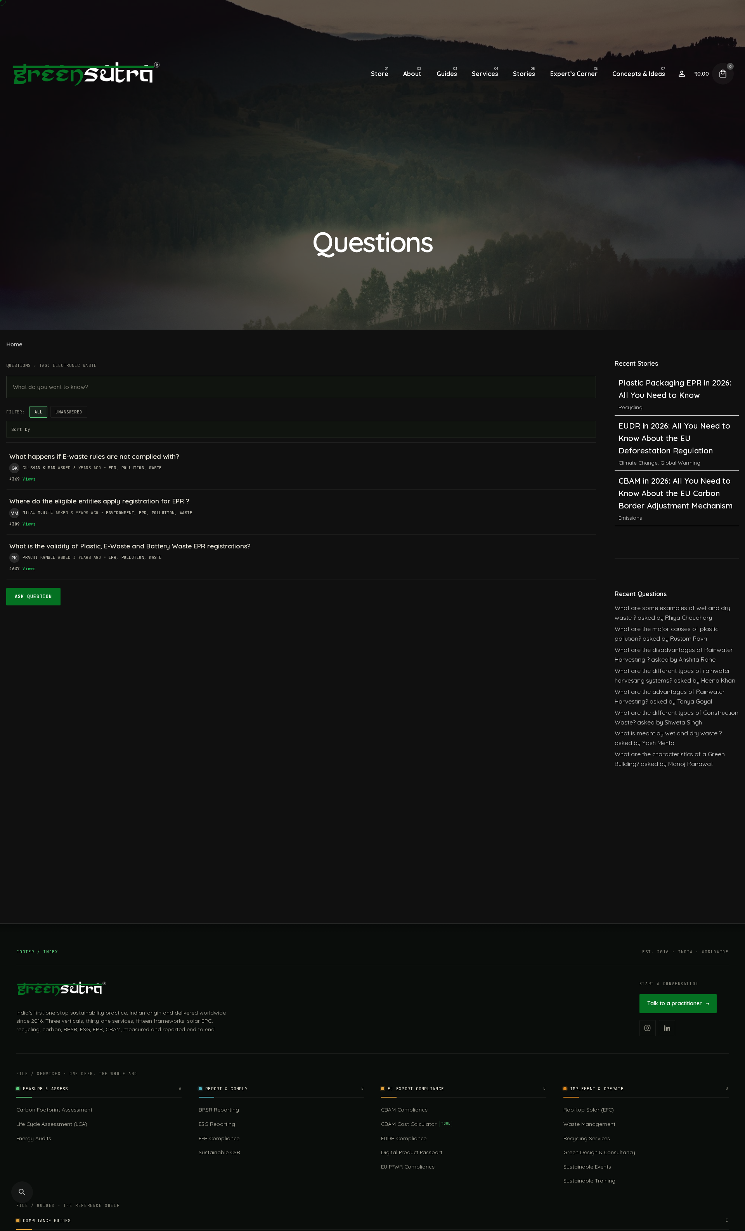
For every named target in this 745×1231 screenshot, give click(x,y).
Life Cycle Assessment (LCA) (51, 1123)
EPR (112, 467)
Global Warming (680, 420)
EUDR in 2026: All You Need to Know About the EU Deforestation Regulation (674, 395)
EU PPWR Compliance (408, 1166)
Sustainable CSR (219, 1152)
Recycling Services (586, 1138)
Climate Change (638, 420)
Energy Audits (33, 1138)
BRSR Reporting (219, 1109)
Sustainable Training (589, 1180)
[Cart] (723, 74)
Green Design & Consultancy (599, 1152)
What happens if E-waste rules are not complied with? (94, 456)
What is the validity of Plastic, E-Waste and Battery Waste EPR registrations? (130, 546)
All (39, 412)
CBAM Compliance (404, 1109)
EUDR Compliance (403, 1138)
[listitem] (647, 1028)
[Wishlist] (681, 73)
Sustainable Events (587, 1166)
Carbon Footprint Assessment (54, 1109)
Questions (18, 365)
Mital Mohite (38, 512)
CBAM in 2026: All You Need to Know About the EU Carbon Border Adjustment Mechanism (676, 450)
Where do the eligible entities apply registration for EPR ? (99, 501)
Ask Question (33, 596)
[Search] (22, 1192)
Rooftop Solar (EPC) (588, 1109)
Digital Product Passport (411, 1152)
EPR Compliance (219, 1138)
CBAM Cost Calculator (415, 1123)
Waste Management (589, 1123)
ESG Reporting (217, 1123)
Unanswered (68, 412)
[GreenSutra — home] (61, 988)
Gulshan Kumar (39, 467)
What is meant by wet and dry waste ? (668, 733)
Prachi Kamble (39, 557)
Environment (120, 512)
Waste (155, 467)
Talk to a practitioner (678, 1003)
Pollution (132, 467)
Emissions (630, 475)
